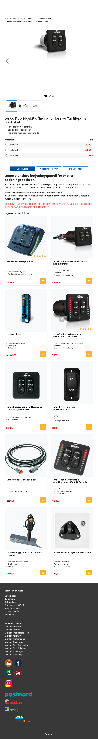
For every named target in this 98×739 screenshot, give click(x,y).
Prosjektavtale (12, 611)
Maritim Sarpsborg (14, 642)
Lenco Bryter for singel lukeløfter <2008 (64, 408)
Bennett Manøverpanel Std (20, 261)
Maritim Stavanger (14, 651)
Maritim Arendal (13, 626)
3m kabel (13, 144)
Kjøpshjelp (10, 599)
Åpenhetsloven (12, 608)
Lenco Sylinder (14, 334)
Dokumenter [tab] (75, 168)
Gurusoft (49, 734)
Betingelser (10, 602)
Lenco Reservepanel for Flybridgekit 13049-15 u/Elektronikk (25, 408)
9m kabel (13, 150)
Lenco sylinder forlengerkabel (22, 480)
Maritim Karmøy (13, 635)
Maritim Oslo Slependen (16, 645)
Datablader (10, 595)
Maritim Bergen (12, 629)
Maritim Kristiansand (15, 638)
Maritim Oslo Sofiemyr (16, 648)
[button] (45, 96)
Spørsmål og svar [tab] (49, 168)
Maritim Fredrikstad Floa (17, 632)
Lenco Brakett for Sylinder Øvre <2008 (72, 552)
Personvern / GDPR (14, 605)
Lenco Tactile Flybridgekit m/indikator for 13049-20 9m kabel (71, 481)
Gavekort (9, 614)
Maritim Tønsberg (13, 654)
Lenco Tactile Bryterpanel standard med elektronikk (71, 262)
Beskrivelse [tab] (22, 168)
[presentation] (8, 61)
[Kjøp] (43, 281)
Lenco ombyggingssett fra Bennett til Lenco (25, 553)
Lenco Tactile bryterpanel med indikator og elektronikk (68, 335)
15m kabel (13, 155)
